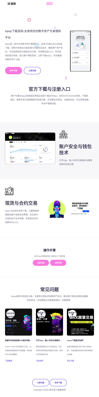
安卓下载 (13, 71)
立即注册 (32, 71)
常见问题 (70, 361)
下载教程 (8, 361)
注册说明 (39, 361)
